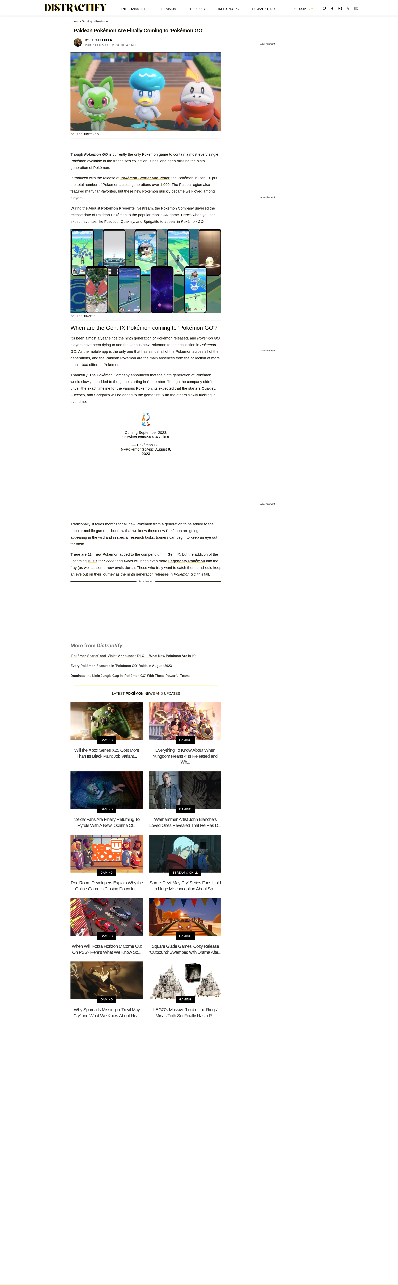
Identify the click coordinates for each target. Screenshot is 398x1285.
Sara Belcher (101, 40)
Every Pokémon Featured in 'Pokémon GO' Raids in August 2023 (121, 666)
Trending (197, 9)
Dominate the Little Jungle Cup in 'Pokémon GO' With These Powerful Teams (130, 676)
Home (74, 21)
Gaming (87, 21)
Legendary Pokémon (186, 561)
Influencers (228, 9)
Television (167, 9)
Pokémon (101, 21)
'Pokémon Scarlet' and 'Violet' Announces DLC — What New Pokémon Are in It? (133, 656)
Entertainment (133, 9)
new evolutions (120, 568)
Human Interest (265, 9)
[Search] (324, 7)
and (145, 178)
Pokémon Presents (118, 208)
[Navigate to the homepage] (75, 8)
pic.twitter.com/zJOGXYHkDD (146, 437)
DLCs (92, 561)
